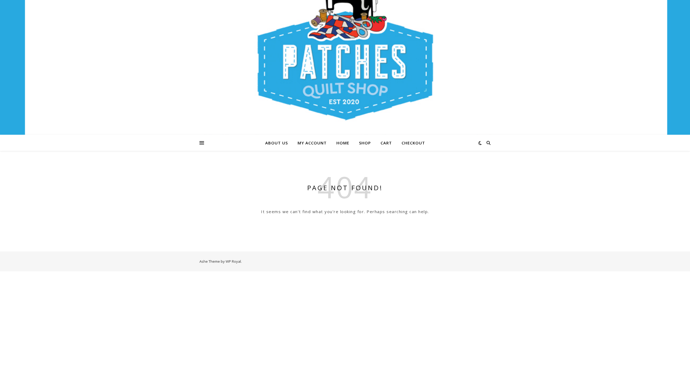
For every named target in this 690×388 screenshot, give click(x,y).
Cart (386, 143)
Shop (365, 143)
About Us (276, 143)
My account (312, 143)
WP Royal (233, 261)
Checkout (413, 143)
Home (342, 143)
